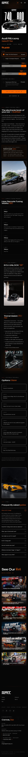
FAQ (2, 701)
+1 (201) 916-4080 (7, 739)
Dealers (3, 699)
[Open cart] (21, 2)
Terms (8, 707)
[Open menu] (24, 2)
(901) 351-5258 (6, 735)
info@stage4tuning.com (7, 743)
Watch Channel (6, 572)
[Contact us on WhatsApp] (17, 2)
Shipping (13, 707)
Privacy (4, 707)
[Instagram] (6, 710)
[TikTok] (13, 710)
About (16, 699)
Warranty (24, 707)
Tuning (3, 697)
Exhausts (17, 697)
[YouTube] (10, 710)
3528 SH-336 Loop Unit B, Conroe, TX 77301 (11, 730)
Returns (19, 707)
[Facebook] (3, 710)
